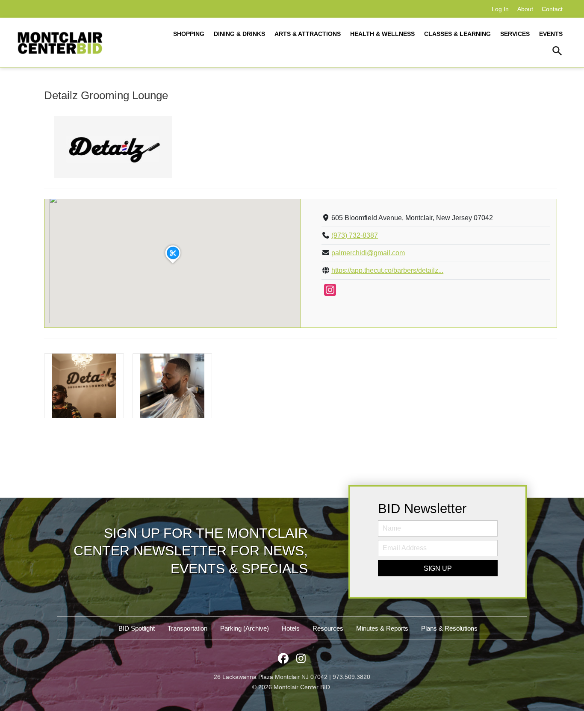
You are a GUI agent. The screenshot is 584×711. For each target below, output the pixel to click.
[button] (557, 52)
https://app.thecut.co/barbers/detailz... (387, 270)
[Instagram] (330, 292)
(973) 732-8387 (354, 235)
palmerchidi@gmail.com (368, 253)
